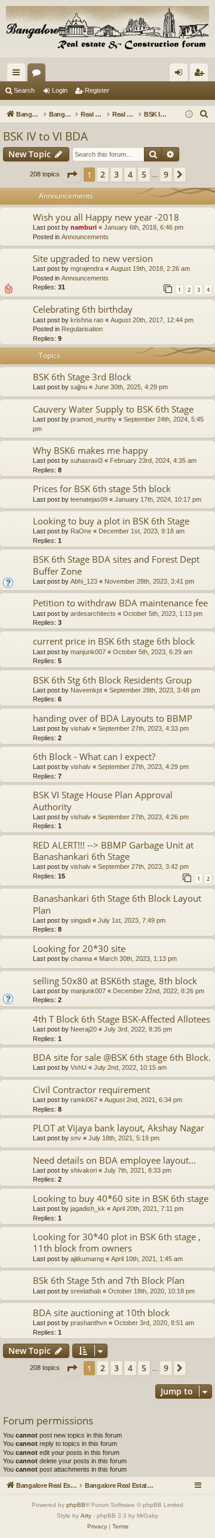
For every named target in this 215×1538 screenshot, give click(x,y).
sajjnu (78, 386)
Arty (86, 1515)
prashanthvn (88, 1322)
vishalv (80, 728)
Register (97, 90)
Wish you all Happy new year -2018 (106, 217)
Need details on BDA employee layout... (114, 1160)
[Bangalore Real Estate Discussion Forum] (107, 28)
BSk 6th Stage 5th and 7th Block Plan (109, 1280)
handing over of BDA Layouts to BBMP (112, 718)
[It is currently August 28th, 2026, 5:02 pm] (189, 114)
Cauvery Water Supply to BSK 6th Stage (113, 409)
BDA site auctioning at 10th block (101, 1313)
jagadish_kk (87, 1208)
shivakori (83, 1170)
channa (81, 958)
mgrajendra (86, 268)
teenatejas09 (89, 499)
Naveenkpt (86, 690)
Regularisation (82, 328)
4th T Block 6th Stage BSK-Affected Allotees (121, 1019)
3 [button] (116, 174)
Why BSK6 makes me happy (90, 450)
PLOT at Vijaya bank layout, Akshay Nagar (118, 1128)
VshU (78, 1067)
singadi (80, 920)
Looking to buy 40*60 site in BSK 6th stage (120, 1198)
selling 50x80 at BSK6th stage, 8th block (115, 981)
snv (75, 1138)
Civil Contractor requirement (91, 1089)
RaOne (80, 531)
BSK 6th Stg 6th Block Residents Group (112, 680)
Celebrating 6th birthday (83, 309)
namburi (83, 227)
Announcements (85, 236)
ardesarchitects (93, 613)
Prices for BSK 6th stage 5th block (102, 489)
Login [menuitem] (181, 74)
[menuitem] (204, 114)
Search (24, 90)
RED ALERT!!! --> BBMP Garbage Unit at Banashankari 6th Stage (113, 850)
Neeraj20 (83, 1029)
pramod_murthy (93, 419)
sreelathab (85, 1291)
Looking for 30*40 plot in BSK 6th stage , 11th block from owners (117, 1242)
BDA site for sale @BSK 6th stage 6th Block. (122, 1057)
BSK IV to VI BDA (45, 136)
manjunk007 (88, 651)
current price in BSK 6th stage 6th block (114, 641)
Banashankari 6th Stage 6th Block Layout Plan (117, 904)
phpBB (75, 1505)
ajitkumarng (87, 1258)
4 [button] (130, 174)
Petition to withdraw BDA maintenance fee (120, 603)
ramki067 (83, 1099)
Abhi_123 (83, 581)
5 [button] (144, 174)
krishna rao (86, 320)
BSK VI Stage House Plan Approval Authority (103, 800)
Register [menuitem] (201, 74)
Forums (38, 74)
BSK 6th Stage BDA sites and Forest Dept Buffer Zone (116, 564)
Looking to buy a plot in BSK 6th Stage (111, 521)
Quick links (18, 74)
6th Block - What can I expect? (94, 756)
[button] (72, 174)
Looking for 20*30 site (79, 948)
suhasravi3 (86, 460)
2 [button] (102, 174)
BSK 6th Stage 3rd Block (82, 377)
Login (59, 90)
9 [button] (166, 174)
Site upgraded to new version (93, 258)
